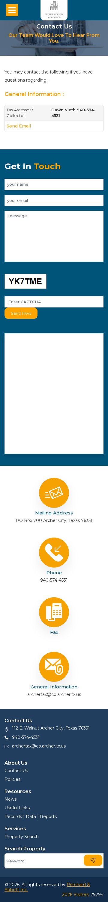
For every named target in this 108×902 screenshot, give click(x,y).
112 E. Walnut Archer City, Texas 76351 (51, 728)
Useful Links (17, 808)
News (10, 799)
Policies (12, 779)
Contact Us (16, 770)
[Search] (93, 860)
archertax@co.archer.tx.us (39, 746)
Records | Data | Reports (30, 816)
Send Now (21, 313)
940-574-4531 (26, 737)
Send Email (19, 126)
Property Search (21, 836)
